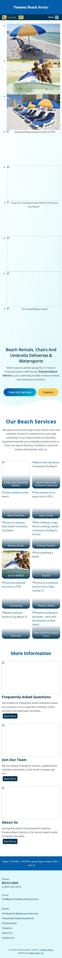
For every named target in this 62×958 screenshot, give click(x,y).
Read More (10, 716)
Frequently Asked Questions (26, 696)
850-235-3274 (13, 886)
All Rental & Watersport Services (20, 913)
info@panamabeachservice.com (20, 899)
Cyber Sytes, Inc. (36, 953)
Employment (9, 923)
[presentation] (31, 677)
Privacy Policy (46, 949)
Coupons (7, 928)
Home (5, 908)
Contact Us (8, 937)
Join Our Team (14, 759)
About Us (10, 822)
